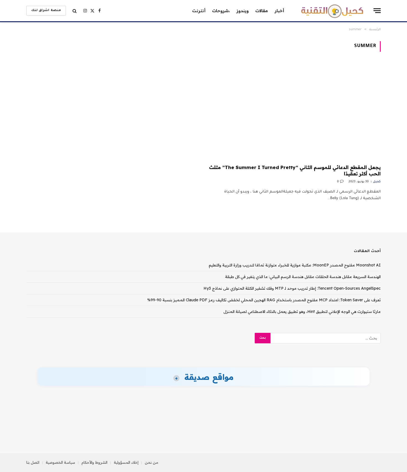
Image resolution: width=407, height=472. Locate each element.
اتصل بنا (32, 462)
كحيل (377, 181)
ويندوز (242, 10)
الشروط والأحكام (94, 462)
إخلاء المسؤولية (126, 462)
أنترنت (198, 10)
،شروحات (221, 10)
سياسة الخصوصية (60, 462)
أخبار (279, 10)
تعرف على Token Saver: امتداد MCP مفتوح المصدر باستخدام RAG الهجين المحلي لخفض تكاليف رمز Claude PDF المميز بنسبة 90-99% (264, 299)
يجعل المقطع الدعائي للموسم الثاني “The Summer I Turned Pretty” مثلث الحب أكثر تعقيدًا (295, 170)
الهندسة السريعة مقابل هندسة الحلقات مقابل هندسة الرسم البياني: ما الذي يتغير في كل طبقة (303, 276)
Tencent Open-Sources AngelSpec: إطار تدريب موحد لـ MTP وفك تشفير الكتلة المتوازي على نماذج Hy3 (292, 288)
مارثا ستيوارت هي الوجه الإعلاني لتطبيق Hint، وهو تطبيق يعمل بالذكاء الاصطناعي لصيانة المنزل (302, 311)
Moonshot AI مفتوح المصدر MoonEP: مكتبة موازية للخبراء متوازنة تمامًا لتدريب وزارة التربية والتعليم (295, 265)
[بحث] (74, 10)
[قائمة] (377, 10)
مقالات (261, 10)
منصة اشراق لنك (46, 10)
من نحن (151, 462)
